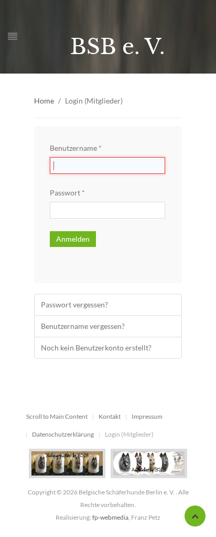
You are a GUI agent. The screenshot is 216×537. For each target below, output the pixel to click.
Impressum (147, 416)
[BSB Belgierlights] (67, 463)
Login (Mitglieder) (129, 434)
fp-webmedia (110, 517)
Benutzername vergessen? (83, 326)
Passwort (67, 192)
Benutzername (76, 147)
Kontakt (110, 416)
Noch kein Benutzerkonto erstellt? (96, 347)
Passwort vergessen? (74, 304)
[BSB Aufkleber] (149, 463)
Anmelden (73, 238)
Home (44, 100)
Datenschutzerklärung (63, 434)
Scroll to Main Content (57, 416)
